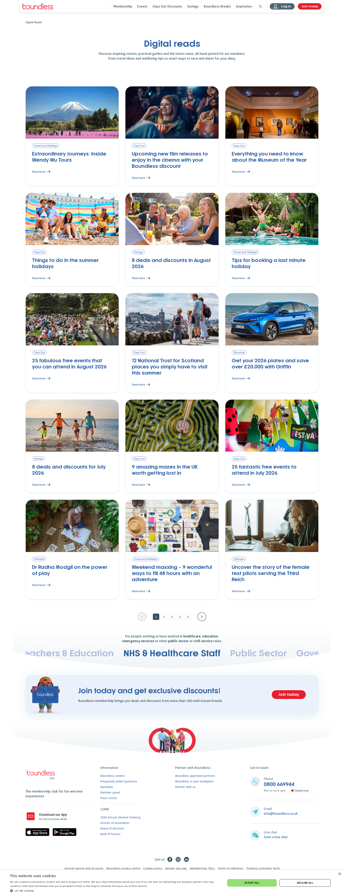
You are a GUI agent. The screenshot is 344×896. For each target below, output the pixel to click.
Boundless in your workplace (194, 781)
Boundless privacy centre (123, 868)
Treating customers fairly (263, 868)
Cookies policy (152, 868)
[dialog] (172, 883)
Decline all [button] (305, 882)
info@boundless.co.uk (281, 814)
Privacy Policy (156, 886)
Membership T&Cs (202, 868)
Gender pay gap (176, 868)
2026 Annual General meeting (120, 817)
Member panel (110, 792)
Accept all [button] (251, 882)
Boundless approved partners (195, 776)
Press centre (108, 798)
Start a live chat (276, 837)
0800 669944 (279, 784)
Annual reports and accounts (83, 868)
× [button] (339, 874)
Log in (286, 6)
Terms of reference (230, 868)
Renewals (106, 787)
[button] (114, 890)
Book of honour (110, 834)
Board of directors (112, 828)
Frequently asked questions (118, 781)
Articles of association (114, 823)
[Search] (260, 6)
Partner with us (185, 787)
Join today (309, 6)
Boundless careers (112, 776)
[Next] (201, 616)
